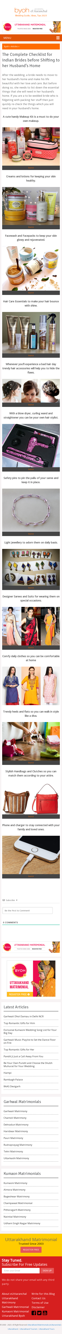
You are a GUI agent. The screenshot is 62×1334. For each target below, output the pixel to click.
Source (31, 168)
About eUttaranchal (14, 1293)
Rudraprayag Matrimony (18, 1144)
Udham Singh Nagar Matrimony (22, 1223)
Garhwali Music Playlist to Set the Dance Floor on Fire (30, 1041)
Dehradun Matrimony (16, 1124)
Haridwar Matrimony (16, 1131)
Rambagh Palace (13, 1079)
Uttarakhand (13, 1329)
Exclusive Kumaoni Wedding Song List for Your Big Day (30, 1031)
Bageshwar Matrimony (17, 1196)
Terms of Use (40, 1302)
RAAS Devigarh (12, 1086)
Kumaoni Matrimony (15, 1183)
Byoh (6, 46)
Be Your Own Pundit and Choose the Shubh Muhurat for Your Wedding (28, 1064)
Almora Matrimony (15, 1189)
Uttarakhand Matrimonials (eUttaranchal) (44, 1325)
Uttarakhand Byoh (13, 1315)
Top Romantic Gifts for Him (19, 1023)
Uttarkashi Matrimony (16, 1158)
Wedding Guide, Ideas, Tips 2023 (31, 15)
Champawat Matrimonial (18, 1203)
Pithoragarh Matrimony (17, 1209)
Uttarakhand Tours (46, 1329)
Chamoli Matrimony (15, 1117)
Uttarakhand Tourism (28, 1329)
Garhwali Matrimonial (15, 1307)
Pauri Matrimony (13, 1138)
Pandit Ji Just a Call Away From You (23, 1056)
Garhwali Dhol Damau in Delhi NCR (24, 1016)
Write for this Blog (43, 1293)
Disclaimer (38, 1307)
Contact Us (38, 1298)
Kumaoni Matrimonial (15, 1311)
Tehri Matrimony (13, 1151)
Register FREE (31, 1249)
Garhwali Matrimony (15, 1111)
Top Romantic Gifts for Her (19, 1049)
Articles (14, 46)
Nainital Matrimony (15, 1216)
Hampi (8, 1072)
